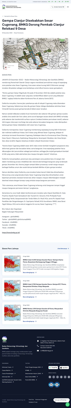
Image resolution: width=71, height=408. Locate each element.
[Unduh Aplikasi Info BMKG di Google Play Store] (53, 367)
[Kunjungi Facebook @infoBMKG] (53, 377)
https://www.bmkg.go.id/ (11, 233)
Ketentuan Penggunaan (41, 399)
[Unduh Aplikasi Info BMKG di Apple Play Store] (64, 367)
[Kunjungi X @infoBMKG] (57, 377)
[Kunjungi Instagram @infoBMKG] (61, 377)
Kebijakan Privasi (33, 402)
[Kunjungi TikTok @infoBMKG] (65, 377)
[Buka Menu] (68, 7)
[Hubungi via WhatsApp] (67, 404)
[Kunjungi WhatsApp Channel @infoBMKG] (69, 377)
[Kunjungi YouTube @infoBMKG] (49, 377)
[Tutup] (68, 400)
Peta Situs (31, 399)
